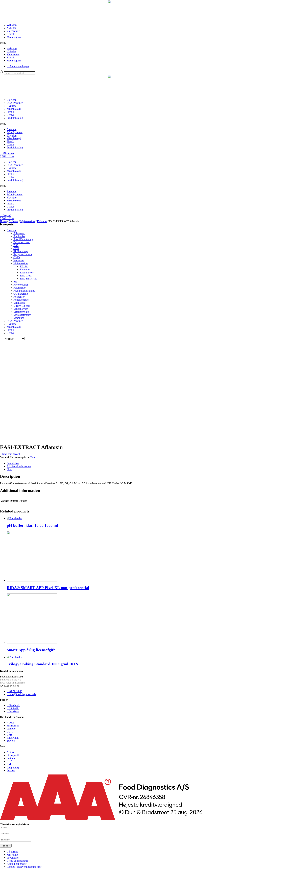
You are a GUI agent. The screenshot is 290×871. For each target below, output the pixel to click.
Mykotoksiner (27, 221)
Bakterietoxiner (21, 242)
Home (3, 221)
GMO (16, 257)
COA (10, 731)
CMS (9, 734)
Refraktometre (21, 299)
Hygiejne (11, 105)
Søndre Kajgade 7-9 (10, 679)
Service (11, 740)
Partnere (11, 728)
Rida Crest (25, 275)
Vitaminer (18, 317)
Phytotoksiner (20, 284)
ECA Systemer (14, 102)
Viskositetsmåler (22, 314)
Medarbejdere (14, 37)
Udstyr (10, 114)
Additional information (19, 466)
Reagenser (19, 296)
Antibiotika (19, 236)
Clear (33, 457)
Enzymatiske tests (22, 254)
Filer (9, 469)
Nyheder (11, 28)
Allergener (19, 233)
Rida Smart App (28, 278)
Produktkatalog (15, 117)
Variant (4, 457)
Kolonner (42, 221)
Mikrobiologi (14, 108)
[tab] (148, 463)
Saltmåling (19, 302)
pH (15, 281)
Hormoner (18, 260)
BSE (15, 245)
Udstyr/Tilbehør (21, 305)
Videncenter (13, 31)
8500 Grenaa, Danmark (12, 682)
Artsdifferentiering (23, 239)
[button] (145, 42)
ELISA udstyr (20, 251)
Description (13, 463)
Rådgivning (13, 737)
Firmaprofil (13, 725)
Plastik (10, 111)
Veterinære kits (21, 311)
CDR (16, 248)
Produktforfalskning (24, 290)
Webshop (12, 24)
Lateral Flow (27, 272)
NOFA (10, 722)
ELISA (24, 266)
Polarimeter (19, 287)
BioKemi (11, 99)
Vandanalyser (20, 308)
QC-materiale (20, 293)
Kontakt (11, 34)
